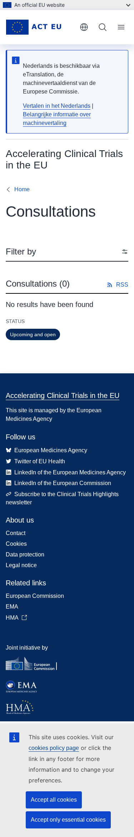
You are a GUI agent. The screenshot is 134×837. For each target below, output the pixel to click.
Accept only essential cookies (68, 820)
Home (22, 189)
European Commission (35, 596)
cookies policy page (54, 748)
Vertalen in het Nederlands (56, 106)
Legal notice (21, 565)
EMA (12, 607)
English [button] (84, 27)
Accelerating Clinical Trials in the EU (62, 395)
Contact (15, 533)
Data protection (25, 554)
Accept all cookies (54, 800)
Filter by (21, 251)
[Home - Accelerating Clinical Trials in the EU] (40, 27)
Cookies (16, 544)
